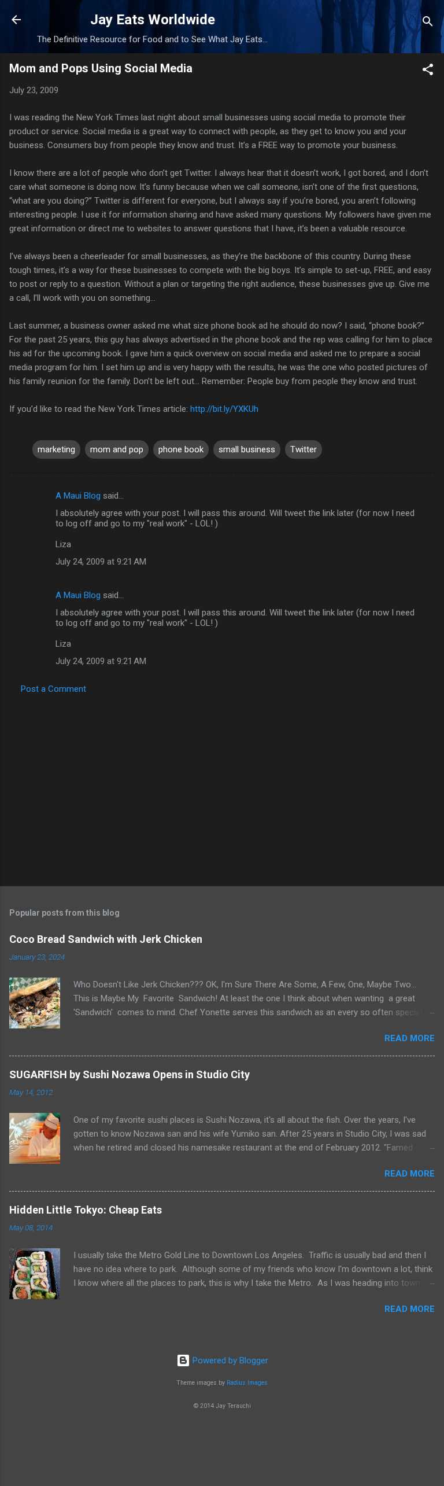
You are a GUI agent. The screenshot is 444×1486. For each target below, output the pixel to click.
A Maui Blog (78, 496)
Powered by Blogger (229, 1360)
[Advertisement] (222, 787)
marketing (56, 449)
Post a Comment (53, 689)
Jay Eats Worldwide (152, 20)
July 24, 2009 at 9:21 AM (101, 561)
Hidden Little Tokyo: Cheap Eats (85, 1210)
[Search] (428, 23)
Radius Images (247, 1383)
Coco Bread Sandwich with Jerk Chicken (105, 939)
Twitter (303, 449)
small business (247, 449)
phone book (181, 449)
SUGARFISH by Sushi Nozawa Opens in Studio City (129, 1074)
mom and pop (116, 449)
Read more (409, 1038)
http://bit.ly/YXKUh (224, 409)
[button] (428, 71)
